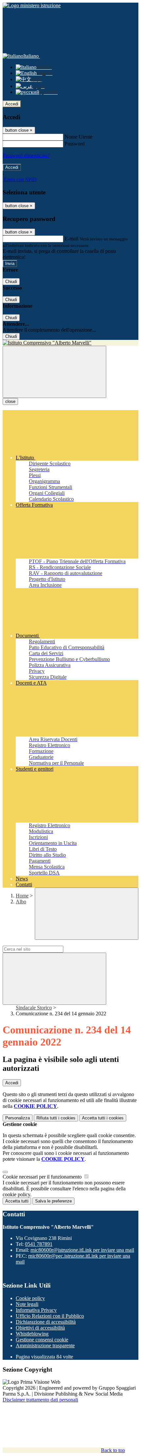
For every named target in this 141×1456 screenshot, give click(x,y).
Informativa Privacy (36, 1310)
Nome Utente (78, 137)
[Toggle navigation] (54, 372)
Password (75, 143)
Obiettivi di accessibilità (40, 1328)
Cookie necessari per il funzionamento (43, 1177)
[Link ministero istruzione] (32, 5)
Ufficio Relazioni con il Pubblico (50, 1316)
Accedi (11, 103)
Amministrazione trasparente (45, 1345)
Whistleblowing (32, 1333)
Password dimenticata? (26, 155)
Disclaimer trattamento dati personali (40, 1399)
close (10, 401)
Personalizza (17, 1117)
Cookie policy (30, 1298)
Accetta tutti (103, 1117)
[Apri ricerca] (86, 914)
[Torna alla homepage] (70, 343)
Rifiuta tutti (55, 1117)
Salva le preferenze (53, 1201)
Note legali (27, 1304)
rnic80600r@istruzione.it (82, 1250)
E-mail (71, 238)
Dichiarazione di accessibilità (46, 1322)
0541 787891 (38, 1244)
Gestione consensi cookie (42, 1339)
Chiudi (11, 281)
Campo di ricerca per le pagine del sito (42, 942)
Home (22, 895)
